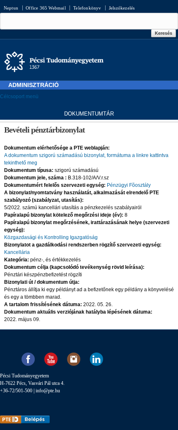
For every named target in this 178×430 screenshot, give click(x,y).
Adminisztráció (33, 85)
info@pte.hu (48, 391)
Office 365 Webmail (46, 7)
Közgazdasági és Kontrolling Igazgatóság (51, 237)
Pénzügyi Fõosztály (129, 185)
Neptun (11, 7)
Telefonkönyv (87, 7)
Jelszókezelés (122, 7)
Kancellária (17, 252)
